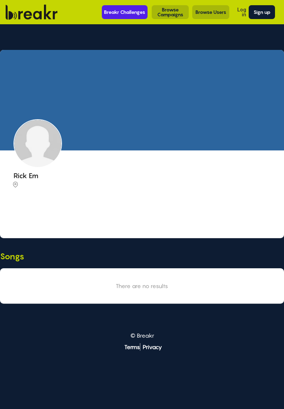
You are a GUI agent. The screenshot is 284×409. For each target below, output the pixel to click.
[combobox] (141, 216)
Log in (241, 12)
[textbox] (141, 216)
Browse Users (210, 12)
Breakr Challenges (124, 12)
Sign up (262, 12)
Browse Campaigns (170, 12)
